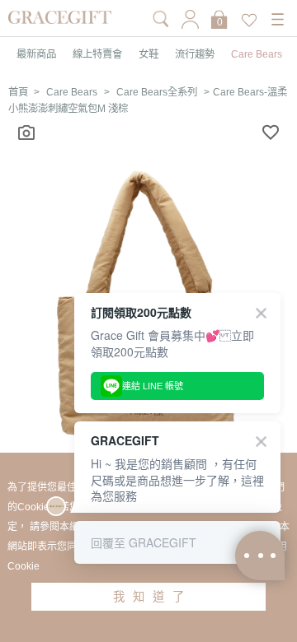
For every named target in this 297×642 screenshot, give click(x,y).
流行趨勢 (194, 54)
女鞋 (148, 54)
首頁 (18, 92)
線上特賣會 (97, 54)
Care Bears (256, 54)
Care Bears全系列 (156, 92)
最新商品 (36, 54)
